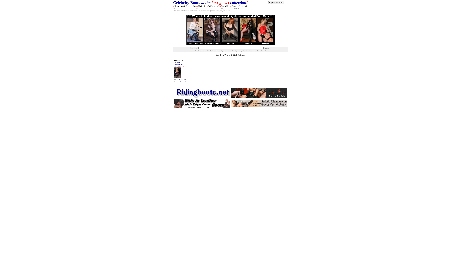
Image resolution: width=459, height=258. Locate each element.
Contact (234, 6)
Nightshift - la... (179, 60)
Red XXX (230, 43)
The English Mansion (213, 43)
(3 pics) (183, 66)
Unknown (177, 62)
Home (177, 6)
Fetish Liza (248, 43)
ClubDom (265, 43)
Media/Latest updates (189, 6)
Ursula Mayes (178, 64)
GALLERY (177, 66)
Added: (176, 80)
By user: (177, 82)
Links (246, 6)
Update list (202, 6)
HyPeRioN (183, 82)
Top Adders (225, 6)
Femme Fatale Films (195, 43)
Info (240, 6)
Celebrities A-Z (214, 6)
